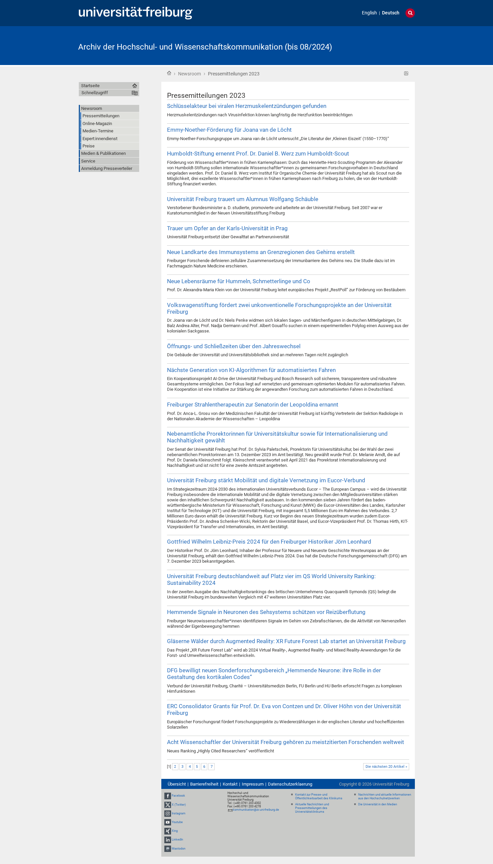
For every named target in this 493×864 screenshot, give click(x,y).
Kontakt (230, 784)
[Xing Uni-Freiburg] (167, 830)
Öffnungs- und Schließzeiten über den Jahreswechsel (233, 346)
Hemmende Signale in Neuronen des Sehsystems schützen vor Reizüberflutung (266, 612)
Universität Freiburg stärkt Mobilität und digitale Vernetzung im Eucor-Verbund (266, 480)
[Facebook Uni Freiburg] (167, 795)
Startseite (169, 73)
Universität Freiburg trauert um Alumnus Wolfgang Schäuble (242, 199)
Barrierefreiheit (204, 784)
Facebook (178, 795)
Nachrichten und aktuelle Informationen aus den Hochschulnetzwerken (384, 796)
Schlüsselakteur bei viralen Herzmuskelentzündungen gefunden (246, 106)
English (369, 13)
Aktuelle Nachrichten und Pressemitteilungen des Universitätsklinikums (312, 808)
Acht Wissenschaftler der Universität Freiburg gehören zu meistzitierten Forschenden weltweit (285, 742)
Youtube (177, 822)
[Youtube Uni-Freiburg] (167, 822)
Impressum (253, 784)
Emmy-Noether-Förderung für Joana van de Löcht (229, 129)
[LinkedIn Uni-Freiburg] (167, 840)
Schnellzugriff (94, 92)
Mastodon (178, 848)
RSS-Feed (406, 73)
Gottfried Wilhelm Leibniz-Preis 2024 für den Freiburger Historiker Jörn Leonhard (269, 541)
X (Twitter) (179, 804)
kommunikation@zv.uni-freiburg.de (256, 809)
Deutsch (390, 13)
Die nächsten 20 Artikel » (386, 766)
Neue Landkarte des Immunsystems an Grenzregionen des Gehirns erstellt (261, 252)
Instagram (178, 813)
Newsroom (189, 73)
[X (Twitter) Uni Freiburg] (167, 804)
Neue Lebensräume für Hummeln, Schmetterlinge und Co (238, 281)
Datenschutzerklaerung (290, 784)
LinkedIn (177, 840)
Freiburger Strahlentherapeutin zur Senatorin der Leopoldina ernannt (252, 404)
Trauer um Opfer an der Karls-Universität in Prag (227, 228)
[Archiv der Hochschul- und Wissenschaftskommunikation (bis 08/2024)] (382, 45)
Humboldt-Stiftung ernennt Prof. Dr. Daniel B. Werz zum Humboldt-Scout (258, 153)
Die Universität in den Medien (377, 804)
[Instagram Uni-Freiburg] (167, 813)
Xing (175, 830)
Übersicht (177, 784)
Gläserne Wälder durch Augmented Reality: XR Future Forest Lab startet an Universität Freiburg (286, 641)
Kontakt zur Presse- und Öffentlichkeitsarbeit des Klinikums (318, 796)
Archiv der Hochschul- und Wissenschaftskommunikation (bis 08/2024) (205, 47)
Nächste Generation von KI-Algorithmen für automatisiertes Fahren (251, 370)
